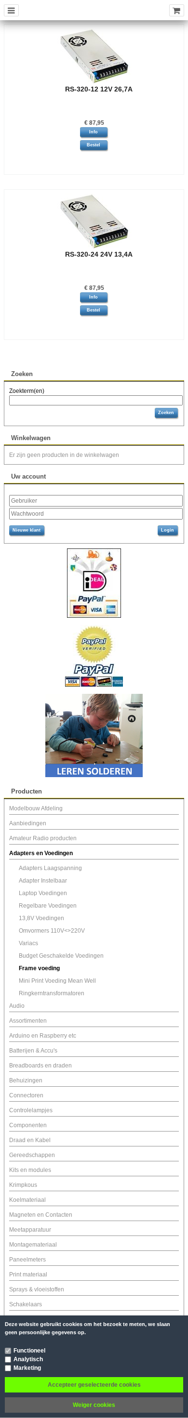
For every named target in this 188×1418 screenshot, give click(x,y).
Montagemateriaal (33, 1244)
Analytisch (28, 1359)
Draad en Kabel (30, 1140)
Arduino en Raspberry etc (42, 1035)
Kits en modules (30, 1170)
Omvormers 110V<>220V (52, 930)
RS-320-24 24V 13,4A (99, 254)
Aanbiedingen (27, 823)
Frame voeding (39, 968)
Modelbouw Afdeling (36, 808)
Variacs (28, 943)
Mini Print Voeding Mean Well (57, 980)
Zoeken (166, 412)
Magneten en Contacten (40, 1214)
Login (167, 530)
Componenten (28, 1125)
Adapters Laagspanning (50, 868)
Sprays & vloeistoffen (36, 1289)
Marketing (27, 1368)
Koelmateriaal (27, 1200)
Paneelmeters (27, 1259)
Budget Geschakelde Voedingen (61, 955)
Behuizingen (25, 1080)
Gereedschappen (32, 1155)
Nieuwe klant (26, 530)
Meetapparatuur (30, 1229)
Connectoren (26, 1095)
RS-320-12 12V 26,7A (99, 89)
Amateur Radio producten (43, 838)
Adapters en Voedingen (41, 853)
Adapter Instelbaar (43, 880)
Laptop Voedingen (43, 893)
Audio (17, 1005)
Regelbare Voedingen (48, 905)
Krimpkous (23, 1185)
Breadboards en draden (40, 1065)
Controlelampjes (31, 1110)
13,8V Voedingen (41, 918)
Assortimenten (28, 1020)
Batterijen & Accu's (33, 1050)
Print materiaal (28, 1274)
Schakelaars (25, 1304)
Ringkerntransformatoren (51, 993)
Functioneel (29, 1350)
